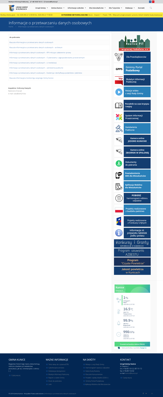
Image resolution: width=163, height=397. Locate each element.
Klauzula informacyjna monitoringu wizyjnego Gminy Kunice (31, 78)
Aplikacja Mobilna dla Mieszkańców (97, 384)
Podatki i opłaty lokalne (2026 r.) (97, 378)
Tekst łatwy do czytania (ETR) (58, 364)
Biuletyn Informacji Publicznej (18, 2)
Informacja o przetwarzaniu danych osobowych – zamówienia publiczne (36, 68)
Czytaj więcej (15, 375)
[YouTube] (153, 1)
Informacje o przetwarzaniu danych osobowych (60, 394)
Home (11, 26)
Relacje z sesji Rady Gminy (95, 364)
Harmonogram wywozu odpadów (98, 368)
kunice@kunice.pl (51, 2)
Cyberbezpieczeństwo (56, 368)
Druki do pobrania (55, 381)
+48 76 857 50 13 (37, 2)
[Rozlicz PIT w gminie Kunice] (134, 43)
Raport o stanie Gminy (56, 378)
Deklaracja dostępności (56, 371)
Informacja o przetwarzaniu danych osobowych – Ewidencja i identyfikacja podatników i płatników (45, 73)
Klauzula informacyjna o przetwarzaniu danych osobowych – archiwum (35, 47)
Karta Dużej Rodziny (93, 371)
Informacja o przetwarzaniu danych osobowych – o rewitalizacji (33, 63)
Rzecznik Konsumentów (94, 374)
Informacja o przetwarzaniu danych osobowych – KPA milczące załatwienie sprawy (40, 52)
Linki (50, 384)
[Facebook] (150, 1)
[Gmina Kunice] (19, 7)
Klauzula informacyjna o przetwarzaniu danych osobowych (31, 42)
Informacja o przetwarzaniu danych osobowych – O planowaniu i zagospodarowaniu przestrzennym (47, 57)
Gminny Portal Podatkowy (95, 381)
